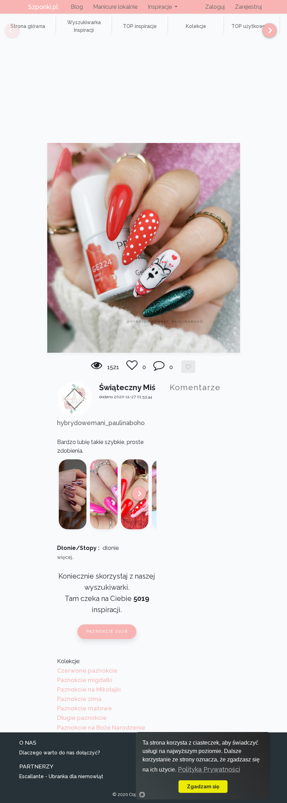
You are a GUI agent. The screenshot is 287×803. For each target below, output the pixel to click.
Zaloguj (215, 6)
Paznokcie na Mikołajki (89, 689)
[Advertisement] (143, 90)
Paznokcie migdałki (84, 679)
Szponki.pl (43, 6)
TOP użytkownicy (252, 26)
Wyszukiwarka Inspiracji (84, 26)
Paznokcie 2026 (107, 631)
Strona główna (27, 26)
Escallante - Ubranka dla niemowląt (61, 776)
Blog (77, 6)
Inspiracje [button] (160, 6)
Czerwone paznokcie (87, 670)
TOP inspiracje (140, 26)
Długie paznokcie (82, 717)
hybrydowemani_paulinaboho (101, 422)
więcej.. (65, 557)
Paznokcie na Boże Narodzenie (101, 727)
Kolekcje (196, 26)
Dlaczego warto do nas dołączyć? (59, 752)
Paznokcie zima (79, 698)
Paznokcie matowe (84, 708)
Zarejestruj (248, 6)
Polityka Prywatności (209, 769)
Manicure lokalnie (115, 6)
